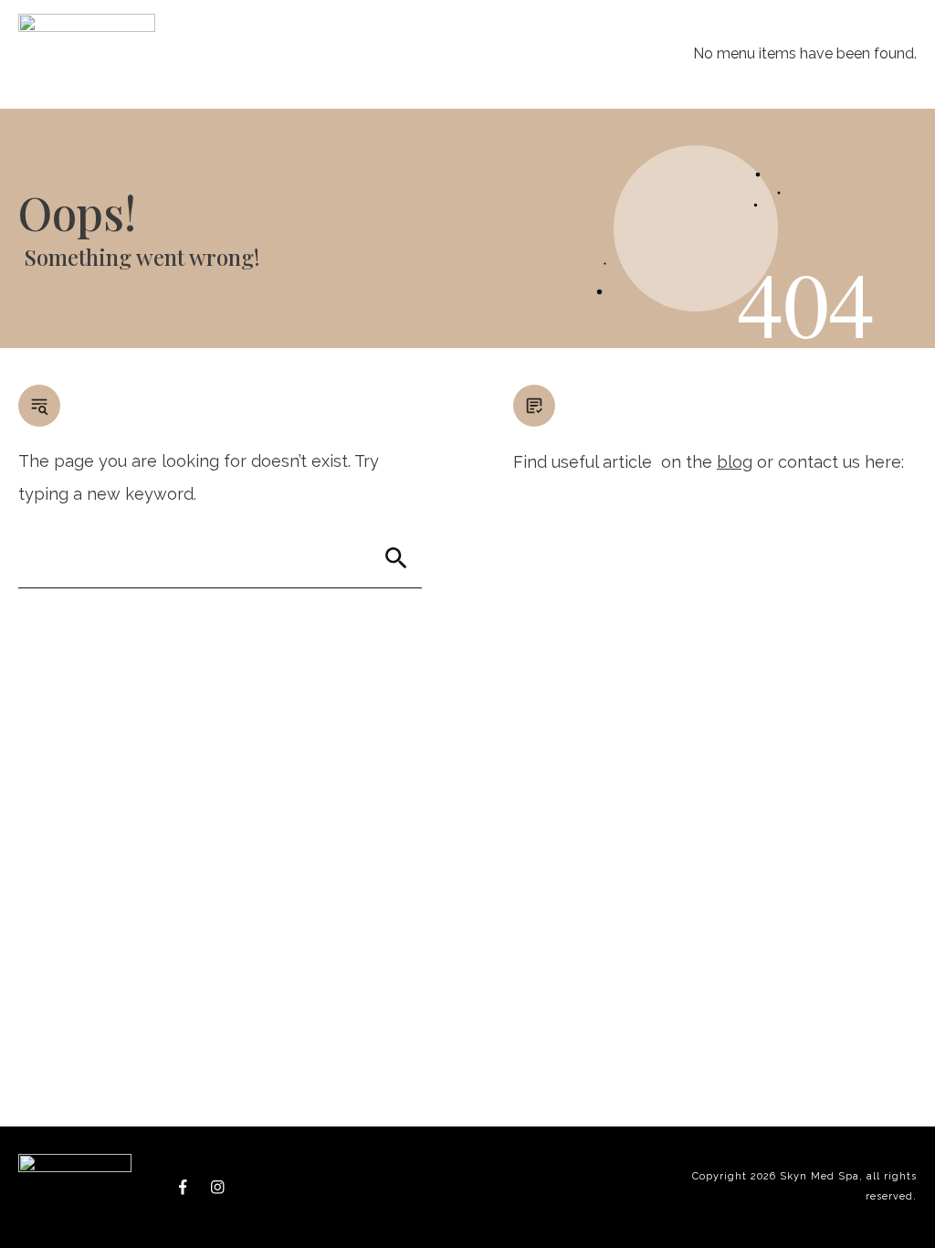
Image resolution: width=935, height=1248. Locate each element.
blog (734, 461)
